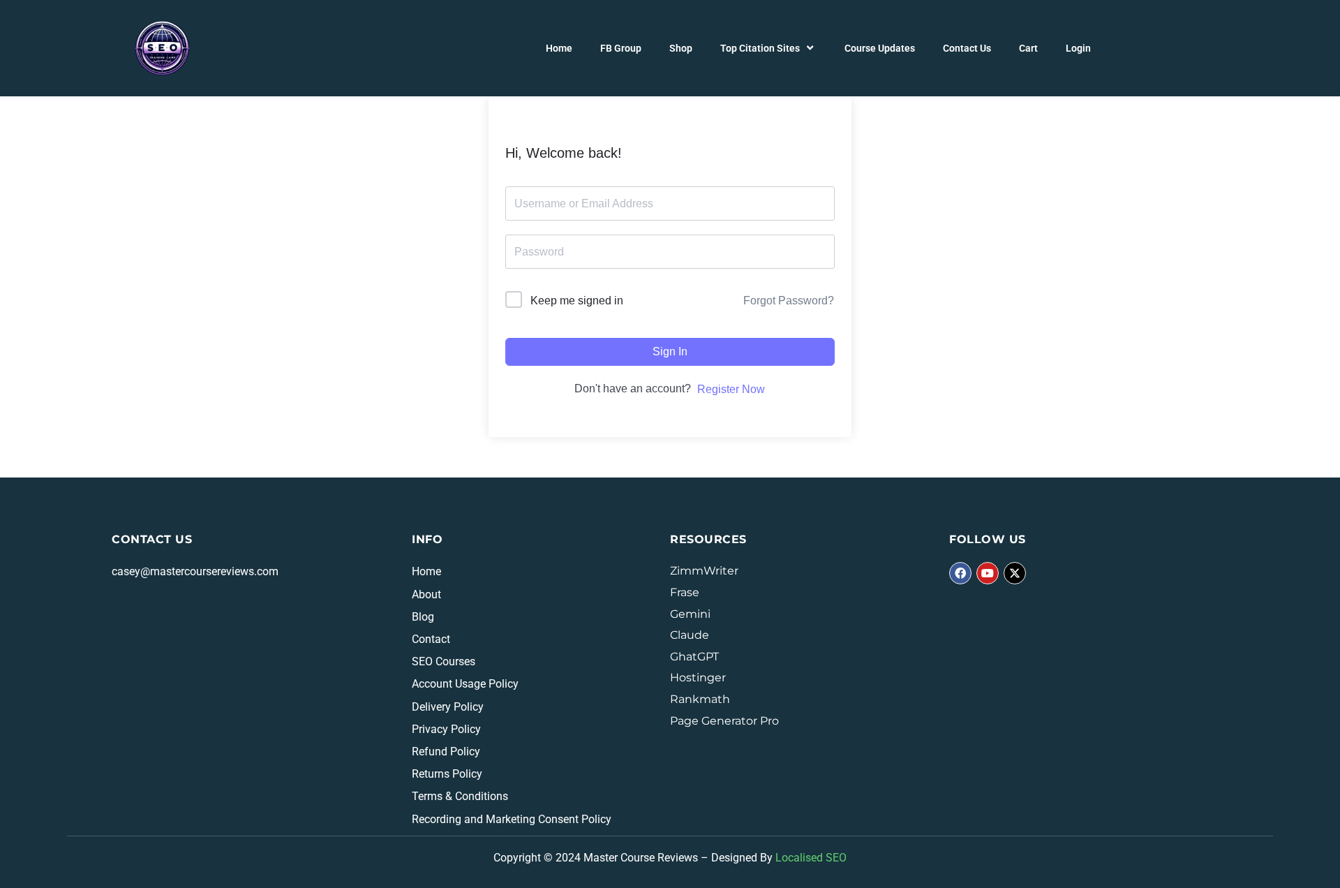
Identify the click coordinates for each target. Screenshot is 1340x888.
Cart (1028, 48)
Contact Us (967, 48)
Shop (680, 48)
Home (559, 48)
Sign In (670, 351)
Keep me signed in (576, 300)
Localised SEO (811, 857)
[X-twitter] (1015, 573)
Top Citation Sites (760, 48)
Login (1078, 48)
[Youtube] (987, 573)
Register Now (731, 389)
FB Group (620, 48)
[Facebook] (960, 573)
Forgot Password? (788, 300)
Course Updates (879, 48)
